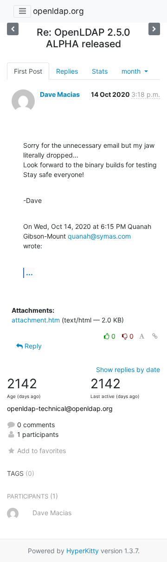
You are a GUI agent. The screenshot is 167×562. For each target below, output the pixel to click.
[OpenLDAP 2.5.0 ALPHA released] (13, 29)
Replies (67, 71)
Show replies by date (128, 369)
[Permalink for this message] (155, 336)
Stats (100, 71)
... (29, 272)
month (132, 71)
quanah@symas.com (99, 236)
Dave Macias (60, 94)
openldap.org (58, 11)
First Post (28, 71)
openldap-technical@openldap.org (60, 408)
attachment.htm (36, 320)
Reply (32, 346)
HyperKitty (82, 551)
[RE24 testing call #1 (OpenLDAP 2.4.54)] (154, 29)
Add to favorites (41, 451)
